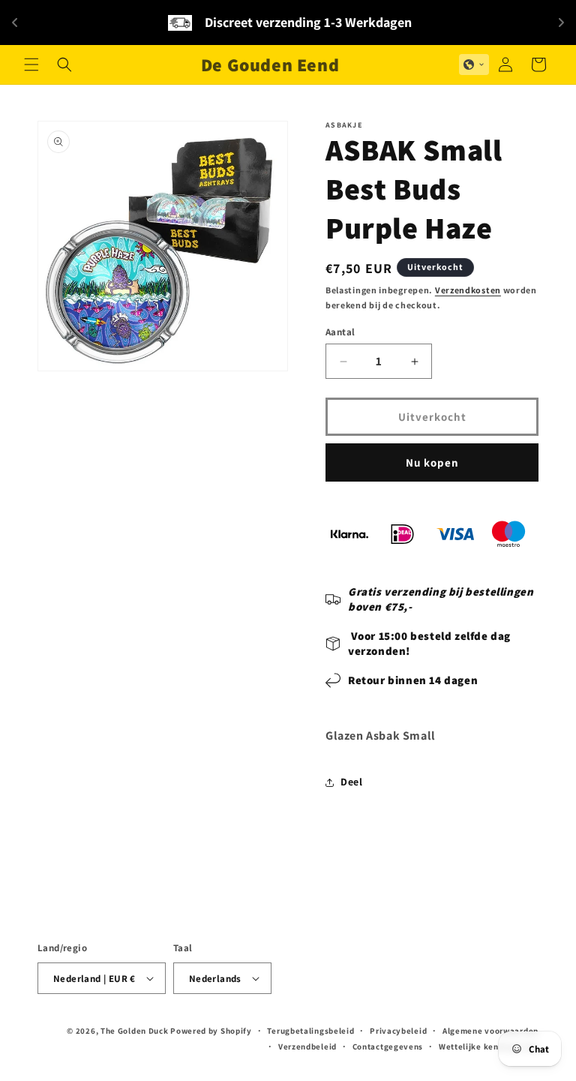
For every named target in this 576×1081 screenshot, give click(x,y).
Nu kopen (432, 462)
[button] (31, 64)
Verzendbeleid (307, 1046)
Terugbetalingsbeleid (310, 1030)
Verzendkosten (468, 290)
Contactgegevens (388, 1046)
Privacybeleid (398, 1030)
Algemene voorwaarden (490, 1030)
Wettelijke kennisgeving (488, 1046)
